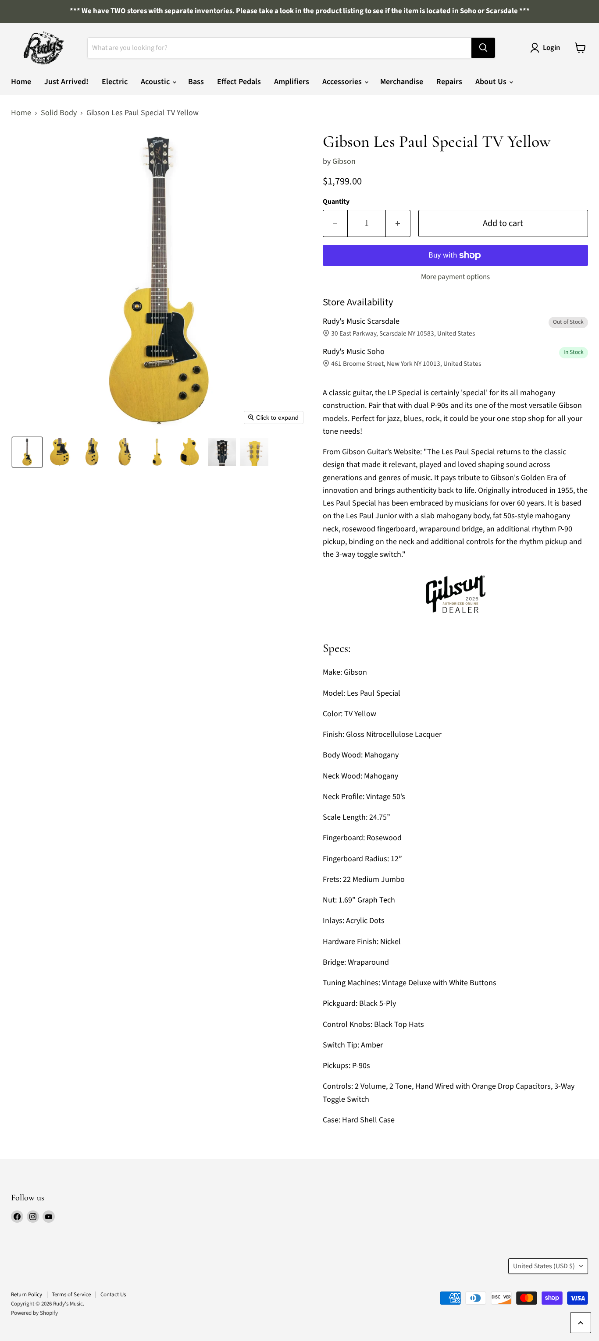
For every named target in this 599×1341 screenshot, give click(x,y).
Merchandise (401, 81)
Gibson (344, 161)
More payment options (455, 277)
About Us (491, 81)
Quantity (336, 201)
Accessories (343, 81)
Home (21, 81)
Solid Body (59, 113)
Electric (115, 81)
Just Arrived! (66, 81)
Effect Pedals (239, 81)
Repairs (449, 81)
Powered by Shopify (34, 1313)
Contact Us (113, 1295)
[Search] (483, 48)
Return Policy (26, 1295)
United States (544, 1266)
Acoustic (156, 81)
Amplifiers (291, 81)
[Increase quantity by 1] (398, 223)
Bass (196, 81)
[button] (27, 452)
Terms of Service (71, 1295)
